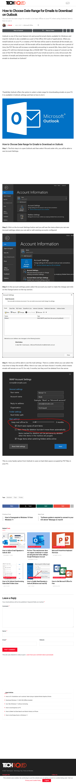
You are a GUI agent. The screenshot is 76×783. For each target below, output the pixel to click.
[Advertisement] (38, 75)
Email (4, 640)
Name (4, 631)
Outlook (9, 497)
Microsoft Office (28, 25)
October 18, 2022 (57, 555)
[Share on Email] (68, 30)
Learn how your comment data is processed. (40, 655)
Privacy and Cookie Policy (33, 780)
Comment (6, 606)
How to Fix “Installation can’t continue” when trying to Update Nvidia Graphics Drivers (28, 696)
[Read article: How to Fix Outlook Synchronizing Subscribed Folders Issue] (13, 571)
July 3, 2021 (18, 25)
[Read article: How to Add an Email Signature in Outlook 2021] (13, 540)
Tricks (21, 497)
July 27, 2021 (6, 586)
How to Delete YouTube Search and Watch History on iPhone (22, 711)
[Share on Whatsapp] (64, 30)
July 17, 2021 (31, 586)
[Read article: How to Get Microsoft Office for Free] (63, 571)
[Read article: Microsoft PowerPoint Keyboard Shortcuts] (63, 540)
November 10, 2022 (33, 559)
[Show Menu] (3, 3)
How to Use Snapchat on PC (13, 707)
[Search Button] (73, 3)
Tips (15, 497)
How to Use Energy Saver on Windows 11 (17, 715)
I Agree (46, 780)
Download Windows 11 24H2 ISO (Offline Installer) (19, 700)
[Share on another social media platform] (72, 30)
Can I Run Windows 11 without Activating (17, 704)
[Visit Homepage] (15, 3)
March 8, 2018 (56, 586)
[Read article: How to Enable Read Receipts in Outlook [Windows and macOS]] (38, 571)
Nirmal (10, 25)
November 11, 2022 (8, 555)
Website (41, 640)
